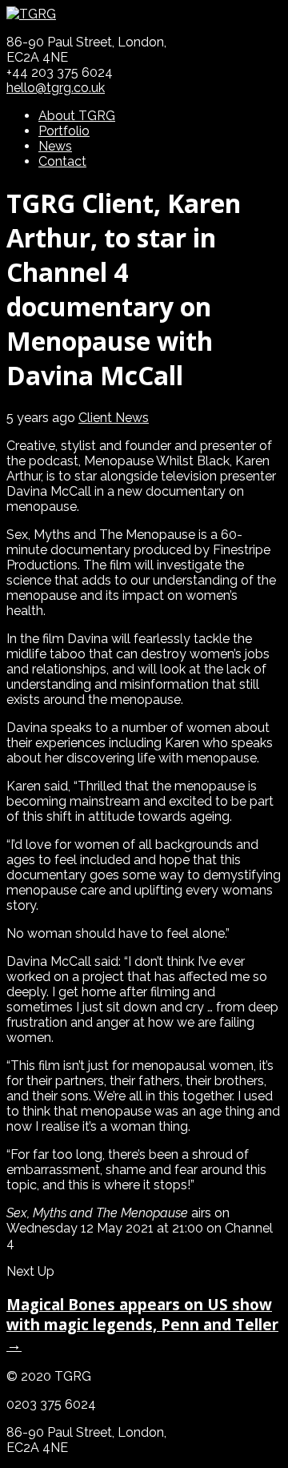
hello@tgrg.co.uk (55, 87)
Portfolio (64, 131)
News (55, 146)
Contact (62, 161)
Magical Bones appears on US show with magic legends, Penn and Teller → (142, 1324)
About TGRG (76, 115)
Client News (113, 417)
